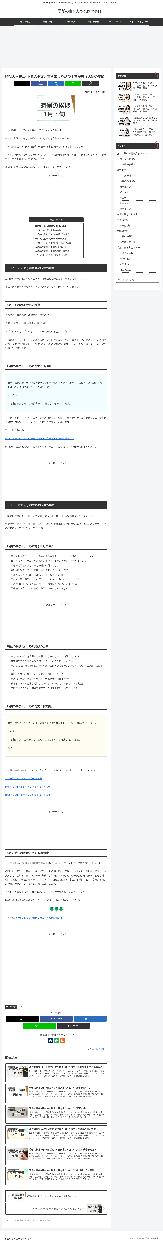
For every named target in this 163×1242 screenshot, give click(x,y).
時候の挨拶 (12, 1007)
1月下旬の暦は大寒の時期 (49, 230)
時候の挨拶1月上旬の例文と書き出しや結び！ (28, 787)
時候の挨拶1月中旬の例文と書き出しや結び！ (28, 795)
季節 (22, 1007)
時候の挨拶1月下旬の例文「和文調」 (54, 251)
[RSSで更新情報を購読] (62, 1040)
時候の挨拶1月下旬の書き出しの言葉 (54, 243)
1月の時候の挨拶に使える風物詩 (52, 255)
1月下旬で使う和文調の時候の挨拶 (50, 238)
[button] (90, 83)
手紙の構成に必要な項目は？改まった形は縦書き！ (36, 918)
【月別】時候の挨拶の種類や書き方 (23, 778)
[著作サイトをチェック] (50, 1040)
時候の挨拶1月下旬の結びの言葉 (52, 247)
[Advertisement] (81, 47)
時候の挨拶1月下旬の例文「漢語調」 (54, 234)
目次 (52, 219)
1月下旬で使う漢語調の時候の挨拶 (50, 226)
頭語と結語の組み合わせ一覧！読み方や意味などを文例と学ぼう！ (39, 438)
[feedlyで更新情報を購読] (56, 1040)
